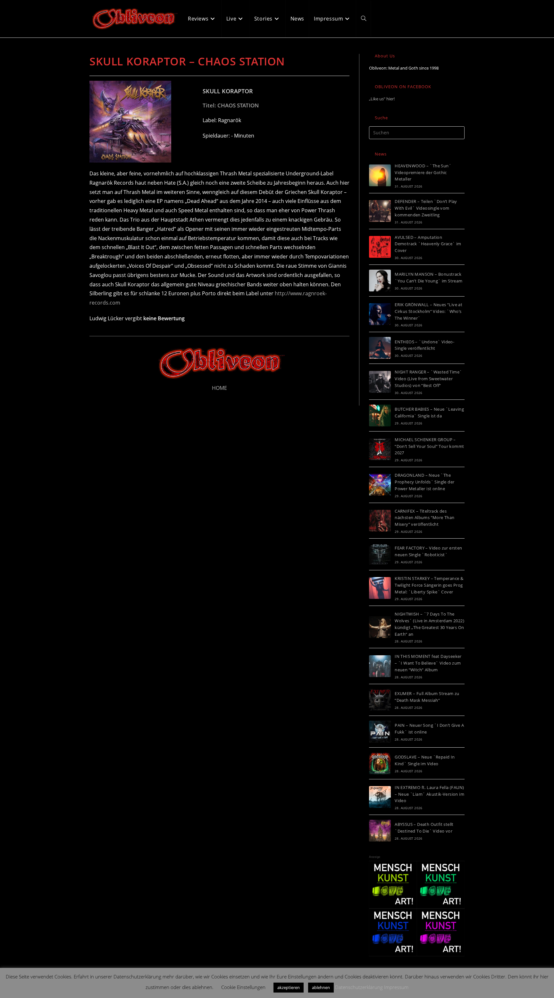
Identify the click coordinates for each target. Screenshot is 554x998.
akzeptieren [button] (288, 987)
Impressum (396, 987)
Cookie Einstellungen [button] (243, 987)
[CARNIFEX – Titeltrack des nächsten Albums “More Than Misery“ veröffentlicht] (380, 521)
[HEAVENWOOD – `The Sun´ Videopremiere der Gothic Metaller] (380, 175)
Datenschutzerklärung (359, 987)
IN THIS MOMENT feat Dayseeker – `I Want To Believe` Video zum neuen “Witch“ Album (428, 663)
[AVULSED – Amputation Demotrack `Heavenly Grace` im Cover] (380, 247)
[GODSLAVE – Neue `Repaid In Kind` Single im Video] (380, 763)
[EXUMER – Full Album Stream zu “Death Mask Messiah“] (380, 700)
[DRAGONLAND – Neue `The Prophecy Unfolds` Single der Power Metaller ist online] (380, 485)
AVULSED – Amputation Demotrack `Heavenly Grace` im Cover (428, 244)
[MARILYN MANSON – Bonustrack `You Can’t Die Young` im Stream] (380, 280)
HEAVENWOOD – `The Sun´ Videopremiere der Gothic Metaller (423, 172)
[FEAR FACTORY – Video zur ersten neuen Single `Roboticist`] (380, 554)
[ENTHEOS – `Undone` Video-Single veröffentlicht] (380, 348)
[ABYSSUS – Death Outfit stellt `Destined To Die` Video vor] (380, 831)
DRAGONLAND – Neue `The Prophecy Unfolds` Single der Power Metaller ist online (424, 481)
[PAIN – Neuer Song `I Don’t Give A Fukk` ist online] (380, 731)
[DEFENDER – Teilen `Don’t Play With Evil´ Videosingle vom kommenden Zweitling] (380, 211)
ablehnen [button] (321, 987)
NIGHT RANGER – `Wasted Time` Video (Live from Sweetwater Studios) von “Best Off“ (428, 378)
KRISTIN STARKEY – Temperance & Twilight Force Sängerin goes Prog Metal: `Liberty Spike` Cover (429, 585)
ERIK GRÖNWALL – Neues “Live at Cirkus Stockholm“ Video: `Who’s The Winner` (428, 311)
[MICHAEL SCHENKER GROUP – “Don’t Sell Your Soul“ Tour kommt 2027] (380, 449)
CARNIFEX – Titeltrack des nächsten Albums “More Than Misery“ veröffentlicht (424, 517)
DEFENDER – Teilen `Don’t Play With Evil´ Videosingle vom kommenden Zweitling (426, 208)
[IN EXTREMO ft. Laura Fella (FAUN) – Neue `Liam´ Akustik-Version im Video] (380, 797)
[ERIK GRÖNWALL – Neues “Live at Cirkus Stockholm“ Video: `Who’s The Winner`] (380, 314)
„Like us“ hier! (382, 99)
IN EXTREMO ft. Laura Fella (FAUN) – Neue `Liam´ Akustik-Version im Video (429, 794)
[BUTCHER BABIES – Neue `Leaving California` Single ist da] (380, 415)
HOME (219, 387)
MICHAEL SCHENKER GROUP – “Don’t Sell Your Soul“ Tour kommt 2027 (429, 446)
